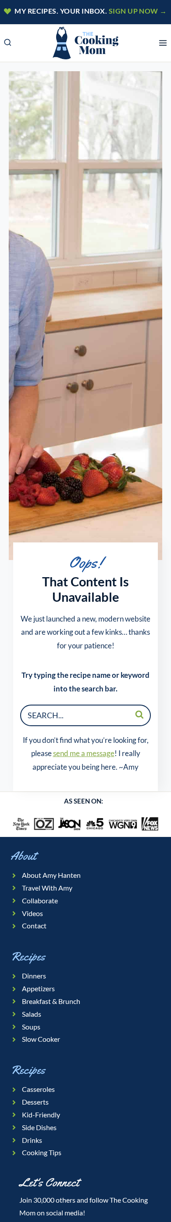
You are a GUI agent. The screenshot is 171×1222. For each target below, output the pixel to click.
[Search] (139, 714)
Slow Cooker (41, 1039)
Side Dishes (39, 1127)
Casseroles (38, 1089)
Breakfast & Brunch (51, 1001)
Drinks (32, 1140)
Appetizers (38, 988)
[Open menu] (162, 43)
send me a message (83, 753)
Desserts (35, 1102)
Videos (32, 913)
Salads (31, 1014)
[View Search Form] (7, 43)
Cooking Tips (41, 1152)
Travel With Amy (47, 888)
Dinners (34, 975)
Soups (31, 1026)
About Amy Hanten (51, 875)
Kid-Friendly (41, 1114)
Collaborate (40, 900)
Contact (34, 925)
